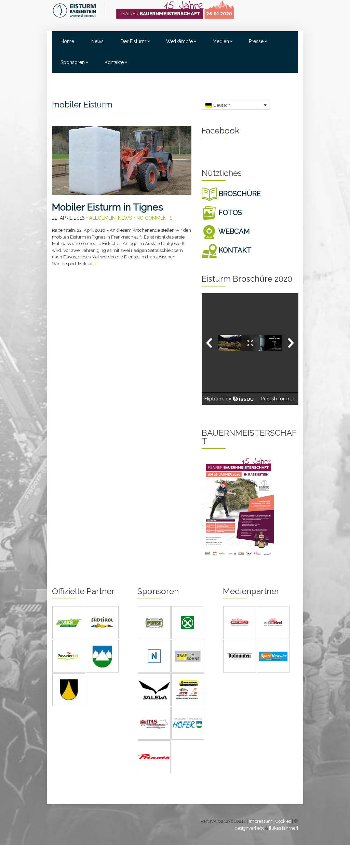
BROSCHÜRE (239, 194)
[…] (93, 263)
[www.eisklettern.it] (79, 10)
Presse (256, 41)
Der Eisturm (133, 41)
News (97, 41)
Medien (221, 41)
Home (67, 41)
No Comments (154, 218)
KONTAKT (234, 250)
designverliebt (249, 828)
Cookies (283, 821)
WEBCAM (233, 231)
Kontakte (114, 62)
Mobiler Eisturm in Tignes (107, 207)
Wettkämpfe (179, 41)
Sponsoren (72, 62)
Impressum (260, 821)
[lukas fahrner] (283, 828)
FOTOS (229, 212)
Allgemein (102, 218)
